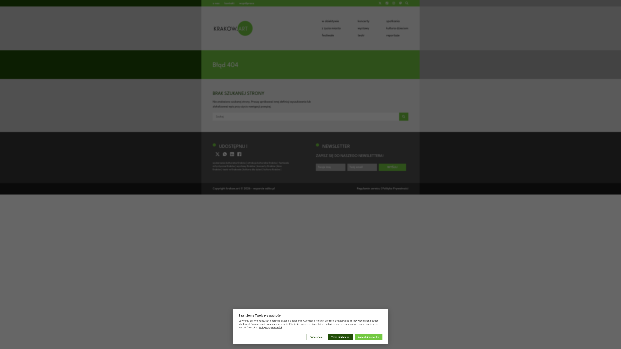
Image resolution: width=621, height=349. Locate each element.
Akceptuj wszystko (368, 337)
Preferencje (316, 337)
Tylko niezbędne (340, 337)
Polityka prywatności (270, 327)
